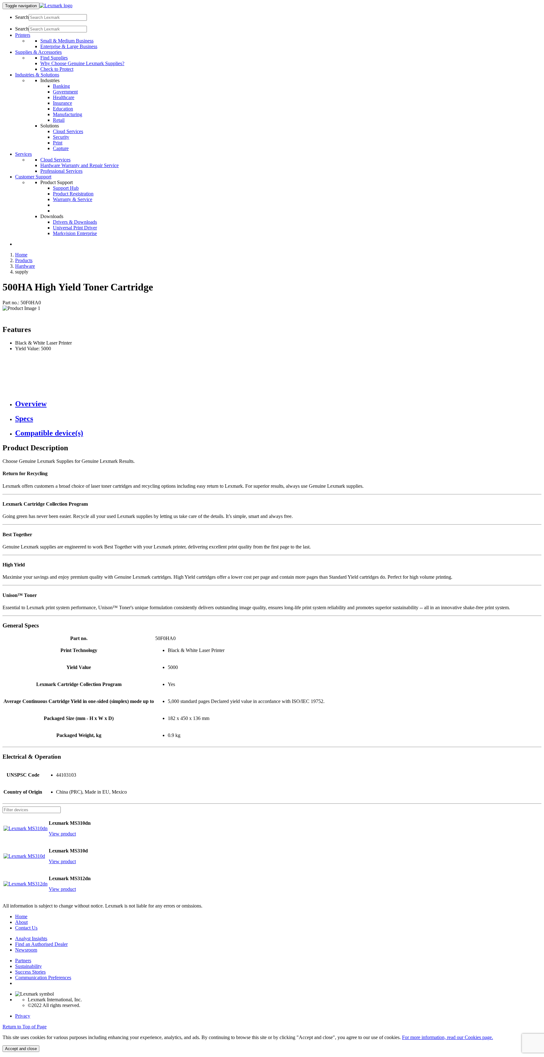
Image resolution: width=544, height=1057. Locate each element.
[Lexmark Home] (55, 5)
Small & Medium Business (67, 40)
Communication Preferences (43, 977)
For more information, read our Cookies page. (447, 1037)
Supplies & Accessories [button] (38, 52)
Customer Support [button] (33, 176)
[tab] (278, 404)
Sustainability (28, 966)
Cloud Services (68, 131)
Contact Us (26, 927)
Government (65, 91)
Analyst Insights (31, 938)
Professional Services (61, 171)
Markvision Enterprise (75, 233)
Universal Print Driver (75, 227)
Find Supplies (54, 57)
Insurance (62, 103)
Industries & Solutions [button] (37, 74)
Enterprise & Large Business (68, 46)
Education (63, 108)
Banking (61, 86)
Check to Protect (56, 69)
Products (23, 260)
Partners (23, 960)
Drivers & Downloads (75, 222)
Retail (59, 120)
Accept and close (21, 1048)
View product (62, 833)
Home (21, 254)
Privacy (22, 1016)
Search (22, 17)
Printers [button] (22, 35)
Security (61, 137)
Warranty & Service (72, 199)
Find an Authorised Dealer (41, 944)
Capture (61, 148)
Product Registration (73, 193)
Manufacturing (67, 114)
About (21, 922)
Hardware (25, 266)
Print (57, 142)
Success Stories (30, 972)
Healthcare (63, 97)
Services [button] (23, 154)
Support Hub (66, 188)
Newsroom (26, 950)
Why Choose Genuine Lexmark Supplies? (82, 63)
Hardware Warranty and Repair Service (79, 165)
